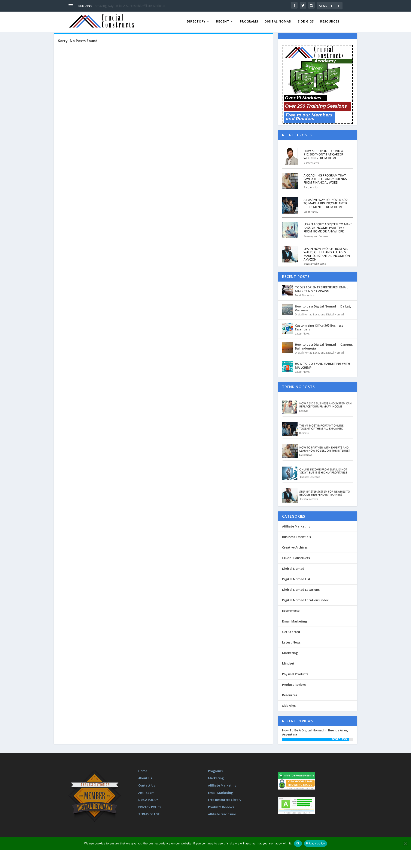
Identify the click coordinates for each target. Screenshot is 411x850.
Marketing (290, 653)
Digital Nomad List (296, 579)
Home (142, 771)
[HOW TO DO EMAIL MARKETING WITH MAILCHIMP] (287, 366)
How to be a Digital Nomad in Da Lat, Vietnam (323, 308)
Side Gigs (306, 21)
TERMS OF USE (149, 814)
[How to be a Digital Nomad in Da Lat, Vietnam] (287, 309)
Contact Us (146, 785)
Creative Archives (295, 547)
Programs (249, 21)
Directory (196, 21)
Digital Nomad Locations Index (305, 600)
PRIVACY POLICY (149, 807)
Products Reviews (221, 807)
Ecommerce (290, 611)
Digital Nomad (278, 21)
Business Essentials (296, 537)
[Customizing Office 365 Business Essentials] (287, 328)
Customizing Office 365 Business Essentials (319, 327)
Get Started (291, 632)
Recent (222, 21)
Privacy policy (315, 843)
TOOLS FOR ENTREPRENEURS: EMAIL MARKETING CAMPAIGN (321, 289)
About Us (145, 778)
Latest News (302, 333)
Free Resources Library (224, 800)
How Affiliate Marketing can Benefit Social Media (128, 6)
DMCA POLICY (148, 800)
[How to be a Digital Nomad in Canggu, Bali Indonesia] (287, 347)
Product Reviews (294, 685)
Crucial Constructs (296, 558)
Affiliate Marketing (296, 526)
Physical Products (295, 674)
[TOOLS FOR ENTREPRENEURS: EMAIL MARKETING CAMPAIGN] (287, 290)
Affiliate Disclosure (222, 814)
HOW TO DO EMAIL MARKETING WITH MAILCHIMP (322, 365)
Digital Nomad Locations (310, 314)
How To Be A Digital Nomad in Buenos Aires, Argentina (315, 732)
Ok (298, 843)
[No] (405, 843)
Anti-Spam (146, 793)
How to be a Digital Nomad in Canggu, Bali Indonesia (324, 346)
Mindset (288, 663)
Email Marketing (304, 295)
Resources (329, 21)
